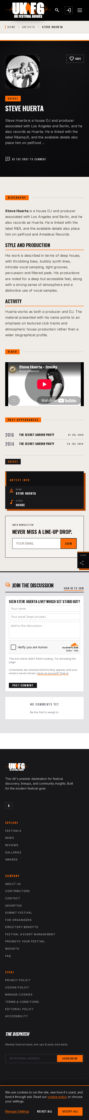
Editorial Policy (19, 1009)
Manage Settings (17, 1111)
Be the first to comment (25, 159)
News (9, 837)
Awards (11, 859)
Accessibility (16, 1016)
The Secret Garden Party (36, 434)
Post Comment (22, 685)
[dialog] (44, 1102)
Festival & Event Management (30, 934)
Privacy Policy (17, 980)
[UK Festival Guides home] (44, 768)
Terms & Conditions (22, 1001)
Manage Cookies (19, 994)
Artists (28, 27)
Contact (12, 898)
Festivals (13, 830)
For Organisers (18, 920)
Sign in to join (74, 588)
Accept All (70, 1111)
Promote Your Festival (25, 941)
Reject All (44, 1111)
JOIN (68, 543)
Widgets (12, 948)
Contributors (17, 891)
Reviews (11, 845)
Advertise (13, 905)
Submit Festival (18, 912)
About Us (13, 884)
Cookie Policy (17, 987)
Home (11, 27)
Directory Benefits (21, 927)
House (13, 98)
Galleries (13, 852)
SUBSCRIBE (70, 1058)
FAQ (8, 956)
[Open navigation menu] (80, 10)
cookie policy (57, 1097)
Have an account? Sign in (52, 673)
